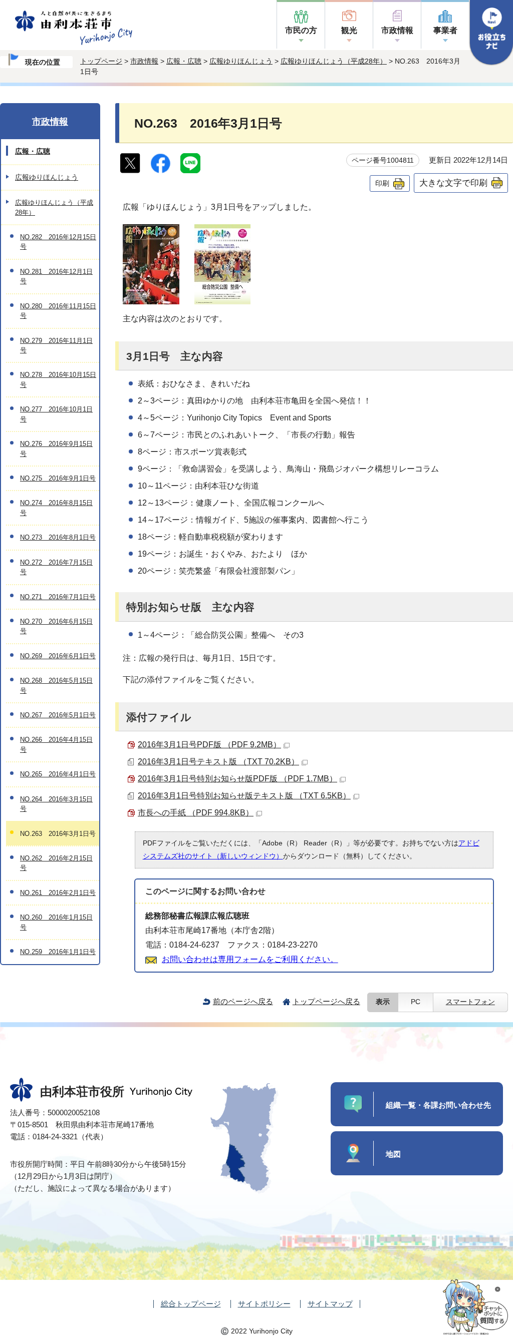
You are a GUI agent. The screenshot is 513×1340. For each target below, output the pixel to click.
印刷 (382, 183)
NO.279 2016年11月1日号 (56, 345)
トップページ (101, 61)
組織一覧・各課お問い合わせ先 (438, 1105)
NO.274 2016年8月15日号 (56, 507)
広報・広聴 (183, 61)
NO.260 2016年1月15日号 (56, 922)
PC (415, 1002)
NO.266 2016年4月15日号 (56, 744)
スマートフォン (470, 1002)
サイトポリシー (264, 1303)
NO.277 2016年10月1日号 (56, 413)
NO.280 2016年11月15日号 (58, 310)
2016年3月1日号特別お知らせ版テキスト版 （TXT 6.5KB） (244, 795)
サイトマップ (330, 1303)
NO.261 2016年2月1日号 (58, 893)
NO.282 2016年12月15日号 (58, 241)
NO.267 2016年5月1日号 (58, 715)
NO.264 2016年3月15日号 (56, 803)
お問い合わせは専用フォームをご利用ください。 (250, 959)
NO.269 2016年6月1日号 (58, 656)
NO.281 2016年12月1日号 (56, 276)
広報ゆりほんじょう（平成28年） (334, 61)
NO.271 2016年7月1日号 (58, 597)
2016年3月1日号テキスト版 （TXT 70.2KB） (218, 761)
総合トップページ (191, 1303)
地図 (393, 1154)
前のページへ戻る (243, 1001)
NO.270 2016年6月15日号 (56, 626)
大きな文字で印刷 (453, 183)
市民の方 (301, 30)
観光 (349, 30)
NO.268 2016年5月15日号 (56, 685)
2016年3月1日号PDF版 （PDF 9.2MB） (209, 744)
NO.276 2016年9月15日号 (56, 448)
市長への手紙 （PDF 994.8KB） (195, 812)
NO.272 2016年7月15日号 (56, 567)
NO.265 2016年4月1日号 (58, 774)
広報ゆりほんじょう (241, 61)
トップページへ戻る (326, 1001)
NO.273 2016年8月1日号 (58, 537)
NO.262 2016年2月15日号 (56, 862)
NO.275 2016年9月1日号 (58, 478)
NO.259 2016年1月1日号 (58, 952)
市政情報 (397, 30)
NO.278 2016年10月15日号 (58, 379)
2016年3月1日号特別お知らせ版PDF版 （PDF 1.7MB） (237, 778)
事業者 (445, 30)
